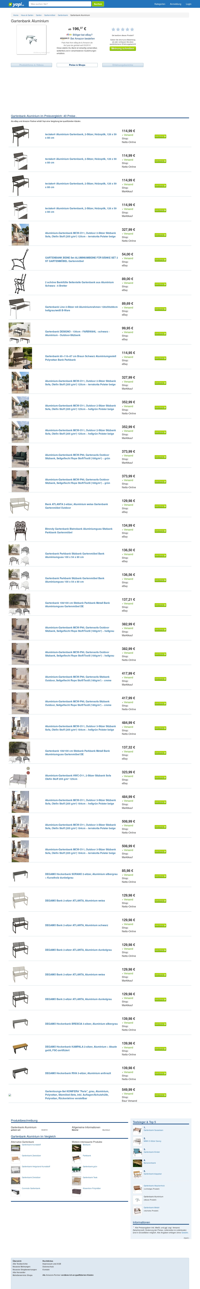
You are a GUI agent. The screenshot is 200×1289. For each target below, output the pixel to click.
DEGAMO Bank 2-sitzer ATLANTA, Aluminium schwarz (76, 925)
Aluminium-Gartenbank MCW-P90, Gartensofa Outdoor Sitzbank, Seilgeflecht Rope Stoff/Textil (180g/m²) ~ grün (77, 456)
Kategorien (160, 3)
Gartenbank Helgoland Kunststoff (36, 1166)
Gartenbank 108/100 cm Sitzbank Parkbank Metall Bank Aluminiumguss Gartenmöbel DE (77, 604)
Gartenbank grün (90, 1166)
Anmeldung (175, 3)
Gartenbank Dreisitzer (31, 1177)
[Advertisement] (100, 90)
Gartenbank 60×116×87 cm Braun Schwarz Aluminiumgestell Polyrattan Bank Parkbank (80, 357)
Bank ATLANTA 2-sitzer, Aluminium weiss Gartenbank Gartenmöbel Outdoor (76, 505)
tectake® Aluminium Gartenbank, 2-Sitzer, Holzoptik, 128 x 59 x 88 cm (81, 135)
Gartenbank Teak (90, 1177)
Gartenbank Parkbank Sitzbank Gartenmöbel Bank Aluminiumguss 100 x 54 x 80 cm (74, 555)
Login (188, 3)
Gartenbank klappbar (153, 1174)
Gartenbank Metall (151, 1207)
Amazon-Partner (53, 1275)
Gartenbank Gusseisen (153, 1130)
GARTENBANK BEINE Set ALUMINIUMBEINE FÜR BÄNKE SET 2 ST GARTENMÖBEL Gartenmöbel (81, 259)
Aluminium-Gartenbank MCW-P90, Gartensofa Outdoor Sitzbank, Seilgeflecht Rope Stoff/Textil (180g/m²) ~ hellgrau (79, 629)
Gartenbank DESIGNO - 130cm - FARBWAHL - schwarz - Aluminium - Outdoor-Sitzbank (77, 333)
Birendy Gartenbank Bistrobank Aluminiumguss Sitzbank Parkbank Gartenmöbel (78, 530)
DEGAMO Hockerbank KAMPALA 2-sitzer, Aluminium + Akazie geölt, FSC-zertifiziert (81, 1048)
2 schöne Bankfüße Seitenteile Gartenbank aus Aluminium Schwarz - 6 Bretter (79, 283)
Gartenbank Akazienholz (154, 1185)
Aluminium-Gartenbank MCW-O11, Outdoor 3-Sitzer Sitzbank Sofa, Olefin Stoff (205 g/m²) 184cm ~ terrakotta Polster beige (80, 826)
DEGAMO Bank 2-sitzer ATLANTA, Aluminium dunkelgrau (78, 950)
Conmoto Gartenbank (31, 1188)
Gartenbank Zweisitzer (31, 1155)
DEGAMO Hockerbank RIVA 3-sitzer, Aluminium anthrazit (78, 1073)
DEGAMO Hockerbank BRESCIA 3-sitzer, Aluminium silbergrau (81, 1023)
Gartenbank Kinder (152, 1152)
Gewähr (184, 1232)
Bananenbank (150, 1163)
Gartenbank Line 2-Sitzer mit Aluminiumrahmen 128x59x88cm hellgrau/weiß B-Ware (81, 308)
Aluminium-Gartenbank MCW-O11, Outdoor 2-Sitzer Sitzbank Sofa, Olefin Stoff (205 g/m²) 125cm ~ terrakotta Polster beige (80, 234)
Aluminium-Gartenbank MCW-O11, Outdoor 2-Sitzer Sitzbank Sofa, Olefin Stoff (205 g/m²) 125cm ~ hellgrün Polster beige (80, 407)
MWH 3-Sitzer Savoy (152, 1141)
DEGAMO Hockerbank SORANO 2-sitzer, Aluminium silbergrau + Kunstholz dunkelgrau (81, 875)
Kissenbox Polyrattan (92, 1188)
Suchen (98, 3)
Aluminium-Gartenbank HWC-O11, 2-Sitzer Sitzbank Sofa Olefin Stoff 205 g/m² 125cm (78, 777)
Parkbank (87, 1155)
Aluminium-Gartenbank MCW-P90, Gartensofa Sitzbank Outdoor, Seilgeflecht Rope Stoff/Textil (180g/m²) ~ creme (78, 678)
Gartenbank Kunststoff (31, 1144)
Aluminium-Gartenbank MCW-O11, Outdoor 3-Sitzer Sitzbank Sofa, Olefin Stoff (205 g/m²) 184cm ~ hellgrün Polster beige (80, 727)
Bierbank (86, 1144)
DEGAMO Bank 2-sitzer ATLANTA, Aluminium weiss (75, 900)
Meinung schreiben (122, 48)
